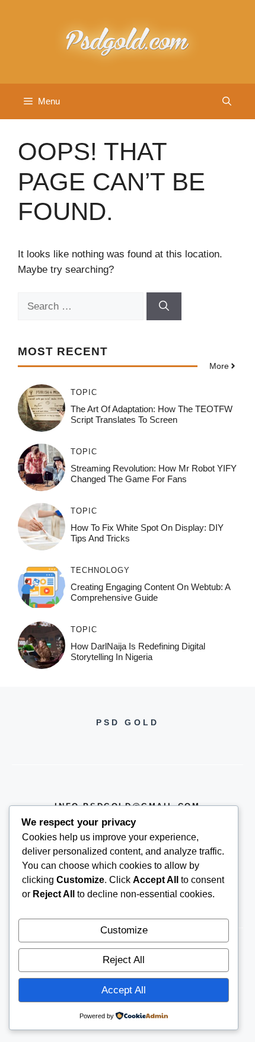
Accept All (123, 990)
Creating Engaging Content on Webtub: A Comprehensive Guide (150, 592)
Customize (124, 930)
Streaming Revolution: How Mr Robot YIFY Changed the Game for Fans (154, 473)
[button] (227, 101)
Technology (100, 570)
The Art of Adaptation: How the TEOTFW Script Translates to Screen (151, 414)
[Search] (163, 306)
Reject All (124, 959)
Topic (84, 392)
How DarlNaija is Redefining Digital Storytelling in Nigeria (138, 651)
